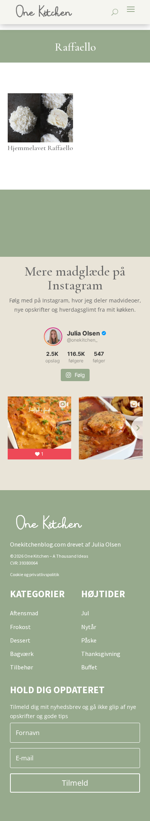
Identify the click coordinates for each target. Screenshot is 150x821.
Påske (89, 640)
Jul (85, 613)
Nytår (88, 627)
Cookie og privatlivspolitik (34, 574)
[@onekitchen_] (53, 336)
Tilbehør (21, 667)
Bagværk (21, 653)
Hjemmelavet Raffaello (40, 148)
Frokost (20, 627)
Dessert (20, 640)
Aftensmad (24, 613)
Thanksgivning (100, 653)
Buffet (89, 667)
